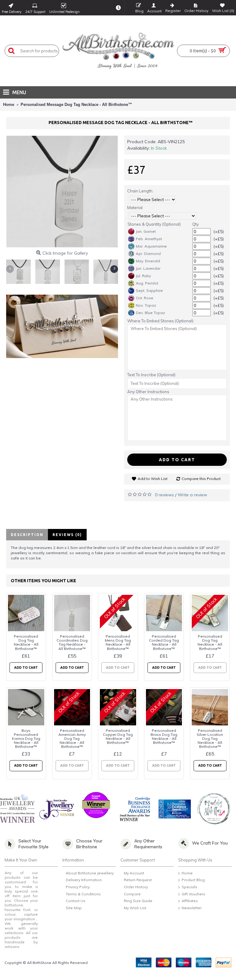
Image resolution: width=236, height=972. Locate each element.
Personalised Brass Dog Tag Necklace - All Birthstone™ (164, 736)
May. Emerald (148, 261)
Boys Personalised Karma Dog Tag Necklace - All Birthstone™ (26, 738)
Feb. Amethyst (149, 238)
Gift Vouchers (193, 894)
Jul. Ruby (143, 275)
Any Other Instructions (148, 391)
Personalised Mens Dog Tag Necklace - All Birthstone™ (118, 642)
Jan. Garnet (146, 231)
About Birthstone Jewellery (90, 873)
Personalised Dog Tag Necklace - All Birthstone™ (26, 642)
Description (27, 535)
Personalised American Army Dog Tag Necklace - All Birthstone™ (72, 738)
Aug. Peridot (147, 283)
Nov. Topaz (146, 305)
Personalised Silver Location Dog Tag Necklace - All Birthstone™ (210, 738)
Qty (195, 224)
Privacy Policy (78, 887)
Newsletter (192, 907)
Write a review (192, 495)
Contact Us (75, 900)
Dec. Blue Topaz (150, 312)
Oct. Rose (144, 298)
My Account (134, 873)
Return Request (138, 880)
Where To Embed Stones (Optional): (160, 320)
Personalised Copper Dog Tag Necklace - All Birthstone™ (118, 736)
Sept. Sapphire (149, 290)
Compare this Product (201, 478)
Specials (189, 887)
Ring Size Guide (138, 900)
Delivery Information (84, 880)
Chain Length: (140, 190)
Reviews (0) (67, 535)
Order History (136, 887)
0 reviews (164, 495)
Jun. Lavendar (148, 268)
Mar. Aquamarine (151, 246)
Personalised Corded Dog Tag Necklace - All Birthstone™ (164, 642)
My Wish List (135, 907)
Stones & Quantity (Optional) (154, 224)
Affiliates (190, 900)
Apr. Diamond (148, 253)
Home (187, 873)
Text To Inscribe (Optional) (151, 374)
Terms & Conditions (83, 894)
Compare (132, 894)
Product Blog (193, 880)
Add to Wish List (152, 478)
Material (135, 207)
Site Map (74, 907)
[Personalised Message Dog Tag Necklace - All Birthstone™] (62, 191)
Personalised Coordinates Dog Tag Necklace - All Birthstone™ (72, 642)
